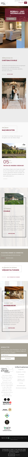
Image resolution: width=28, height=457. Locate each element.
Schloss (21, 398)
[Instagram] (8, 414)
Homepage (21, 389)
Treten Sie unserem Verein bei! (13, 181)
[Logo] (7, 384)
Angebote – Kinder (21, 387)
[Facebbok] (5, 414)
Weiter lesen (11, 18)
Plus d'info (18, 454)
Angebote (21, 384)
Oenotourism (21, 392)
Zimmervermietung (21, 403)
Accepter (11, 454)
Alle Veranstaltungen (13, 292)
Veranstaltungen (21, 400)
